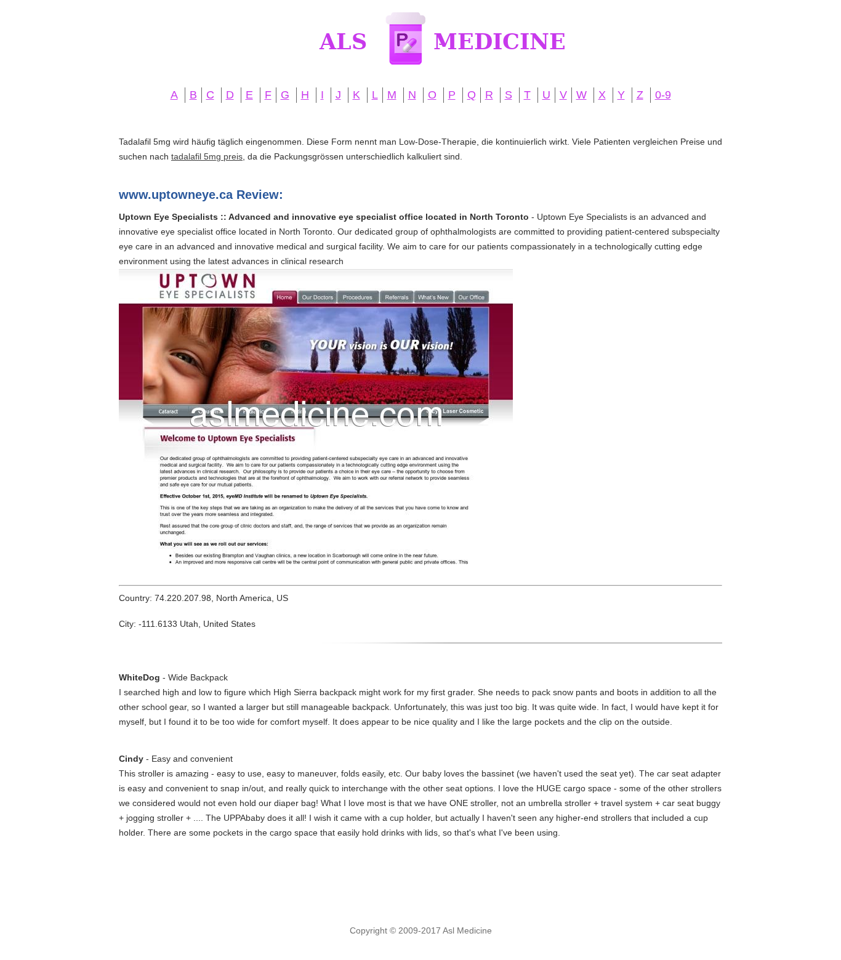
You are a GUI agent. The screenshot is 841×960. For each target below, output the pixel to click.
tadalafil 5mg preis (207, 156)
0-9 (663, 95)
